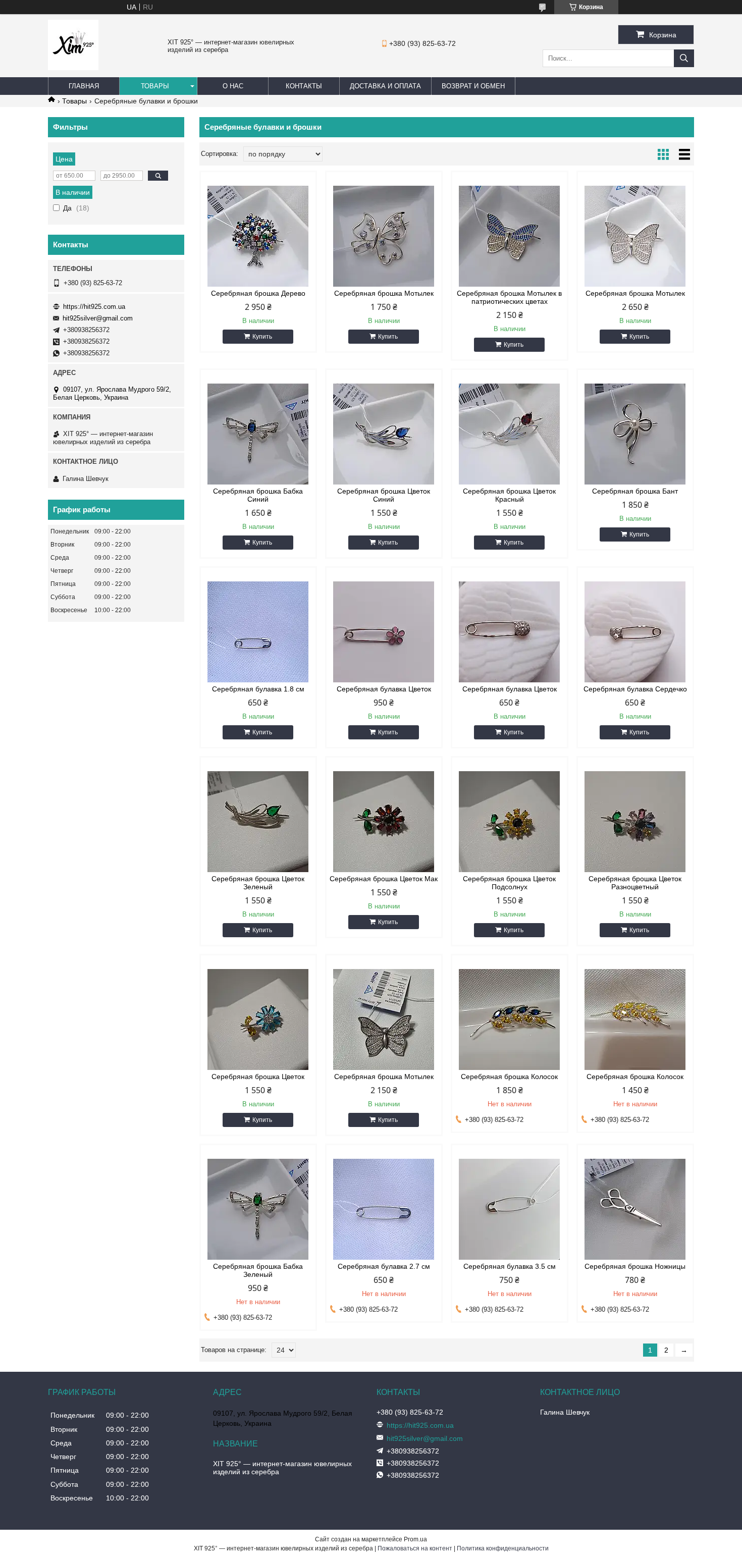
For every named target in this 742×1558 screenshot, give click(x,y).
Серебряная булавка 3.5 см (509, 1266)
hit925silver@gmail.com (98, 318)
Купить (262, 336)
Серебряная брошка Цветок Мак (384, 879)
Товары (155, 86)
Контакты (304, 86)
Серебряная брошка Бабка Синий (258, 495)
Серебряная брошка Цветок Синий (383, 495)
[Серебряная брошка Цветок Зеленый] (258, 821)
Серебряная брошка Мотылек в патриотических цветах (509, 297)
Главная (84, 86)
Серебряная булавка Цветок (384, 689)
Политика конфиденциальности (503, 1548)
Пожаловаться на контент (415, 1548)
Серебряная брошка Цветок (257, 1076)
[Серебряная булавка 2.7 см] (384, 1209)
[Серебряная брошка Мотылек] (384, 236)
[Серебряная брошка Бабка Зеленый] (258, 1209)
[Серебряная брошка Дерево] (258, 236)
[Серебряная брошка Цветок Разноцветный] (635, 821)
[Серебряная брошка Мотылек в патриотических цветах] (509, 236)
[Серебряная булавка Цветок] (384, 631)
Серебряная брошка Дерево (258, 293)
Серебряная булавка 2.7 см (384, 1266)
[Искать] (684, 58)
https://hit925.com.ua (94, 306)
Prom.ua (415, 1539)
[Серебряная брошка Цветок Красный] (509, 434)
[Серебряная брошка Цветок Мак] (384, 821)
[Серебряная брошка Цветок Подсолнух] (509, 821)
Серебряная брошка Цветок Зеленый (257, 883)
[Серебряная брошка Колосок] (509, 1019)
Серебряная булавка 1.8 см (258, 689)
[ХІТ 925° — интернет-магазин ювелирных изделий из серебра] (73, 68)
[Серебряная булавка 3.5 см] (509, 1209)
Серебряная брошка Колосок (509, 1076)
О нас (233, 86)
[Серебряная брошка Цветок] (258, 1019)
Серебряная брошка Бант (635, 491)
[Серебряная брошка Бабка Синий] (258, 434)
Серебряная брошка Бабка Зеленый (258, 1270)
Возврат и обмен (473, 86)
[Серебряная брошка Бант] (635, 434)
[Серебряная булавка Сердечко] (635, 631)
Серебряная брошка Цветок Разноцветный (635, 883)
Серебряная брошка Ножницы (635, 1266)
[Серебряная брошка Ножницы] (635, 1209)
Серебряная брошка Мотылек (384, 293)
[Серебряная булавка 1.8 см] (258, 631)
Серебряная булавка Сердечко (635, 689)
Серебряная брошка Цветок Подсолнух (509, 883)
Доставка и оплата (385, 86)
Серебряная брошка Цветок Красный (509, 495)
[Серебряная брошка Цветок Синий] (384, 434)
